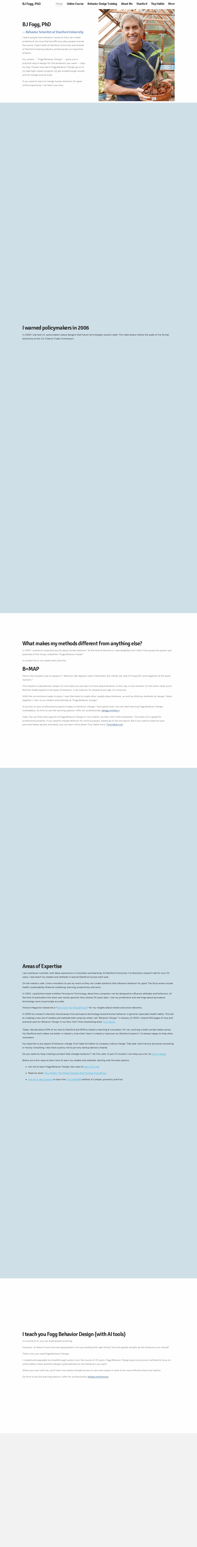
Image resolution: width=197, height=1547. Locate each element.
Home (59, 4)
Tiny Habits (157, 4)
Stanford (141, 4)
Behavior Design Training (102, 4)
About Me (127, 4)
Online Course (75, 4)
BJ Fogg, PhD (31, 4)
